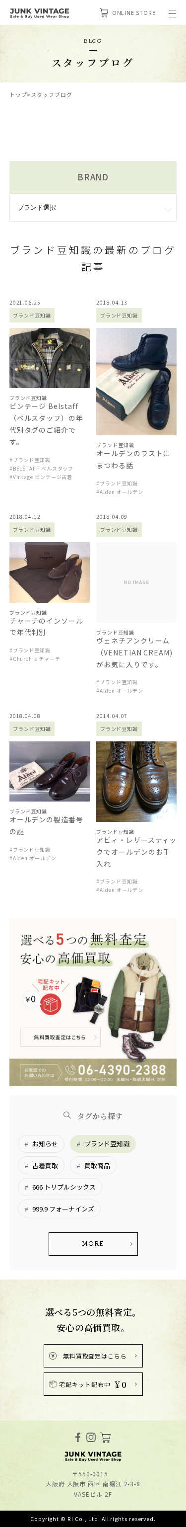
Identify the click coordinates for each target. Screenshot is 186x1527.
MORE (93, 1244)
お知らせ (45, 1143)
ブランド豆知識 (106, 1143)
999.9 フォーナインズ (63, 1208)
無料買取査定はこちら (95, 1356)
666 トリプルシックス (64, 1187)
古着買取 (45, 1165)
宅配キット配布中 (93, 1384)
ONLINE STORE (134, 12)
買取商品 (97, 1165)
